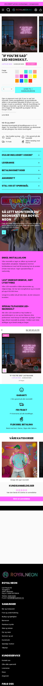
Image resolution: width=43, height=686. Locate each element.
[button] (8, 10)
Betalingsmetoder (13, 170)
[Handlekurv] (40, 10)
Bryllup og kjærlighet (9, 617)
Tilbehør (5, 648)
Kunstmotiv (6, 640)
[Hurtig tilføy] (4, 370)
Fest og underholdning (10, 613)
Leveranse (8, 162)
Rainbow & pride (8, 624)
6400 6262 (12, 596)
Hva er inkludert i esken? (17, 155)
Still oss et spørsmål (15, 185)
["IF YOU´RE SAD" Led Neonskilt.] (21, 353)
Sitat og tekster (7, 628)
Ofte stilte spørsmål (9, 664)
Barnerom (5, 620)
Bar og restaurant (8, 609)
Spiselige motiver (8, 644)
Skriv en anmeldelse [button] (21, 499)
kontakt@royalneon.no (15, 598)
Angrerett (8, 178)
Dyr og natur (6, 632)
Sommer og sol (7, 636)
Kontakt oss (6, 660)
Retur (4, 672)
